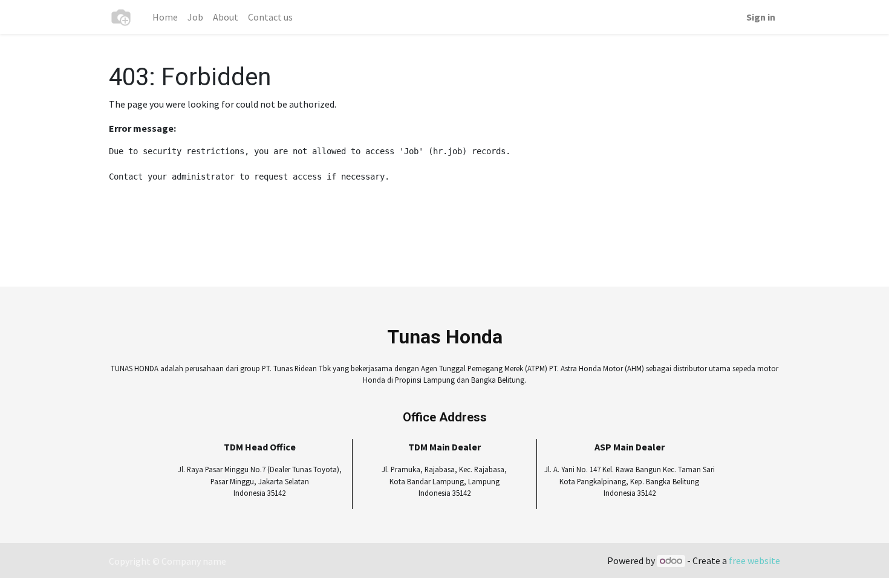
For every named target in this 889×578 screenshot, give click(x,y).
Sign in (760, 17)
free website (754, 560)
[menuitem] (165, 17)
